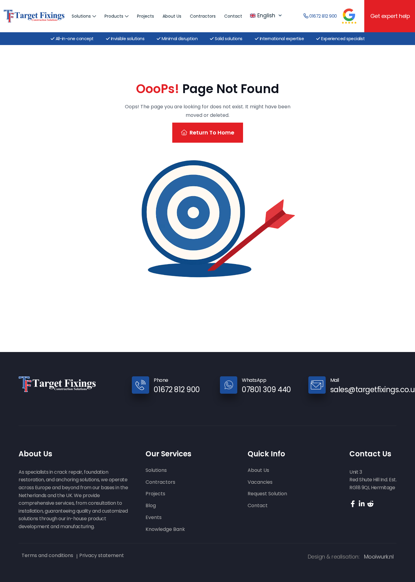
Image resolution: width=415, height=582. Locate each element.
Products (114, 16)
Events (154, 518)
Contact (233, 16)
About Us (172, 16)
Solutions (81, 16)
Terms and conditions (47, 555)
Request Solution (267, 494)
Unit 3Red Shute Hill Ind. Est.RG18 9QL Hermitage (372, 480)
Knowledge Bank (165, 529)
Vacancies (260, 482)
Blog (151, 506)
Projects (145, 16)
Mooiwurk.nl (379, 556)
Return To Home (212, 132)
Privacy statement (101, 555)
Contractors (203, 16)
